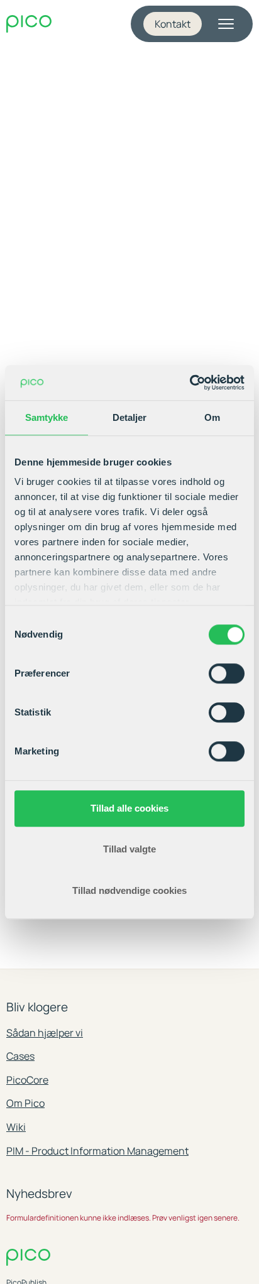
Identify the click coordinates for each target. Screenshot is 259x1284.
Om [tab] (212, 417)
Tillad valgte (129, 849)
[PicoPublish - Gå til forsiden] (29, 24)
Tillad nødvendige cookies (129, 890)
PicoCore (27, 1080)
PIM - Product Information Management (97, 1151)
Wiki (16, 1127)
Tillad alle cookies (129, 808)
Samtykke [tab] (47, 417)
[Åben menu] (225, 24)
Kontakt (172, 24)
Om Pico (25, 1103)
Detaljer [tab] (130, 417)
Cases (20, 1056)
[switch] (227, 673)
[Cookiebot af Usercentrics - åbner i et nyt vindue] (190, 382)
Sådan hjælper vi (44, 1033)
